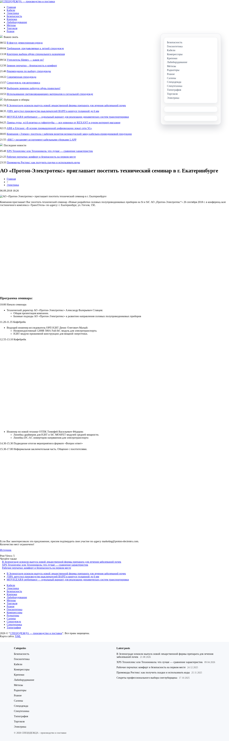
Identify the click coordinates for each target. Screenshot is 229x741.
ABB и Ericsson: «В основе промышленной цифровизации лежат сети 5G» (49, 128)
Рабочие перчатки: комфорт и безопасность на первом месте (41, 156)
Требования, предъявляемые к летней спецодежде (35, 48)
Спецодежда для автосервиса (23, 82)
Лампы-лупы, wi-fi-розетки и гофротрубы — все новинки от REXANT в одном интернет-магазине (63, 122)
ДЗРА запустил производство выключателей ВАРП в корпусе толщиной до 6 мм (53, 111)
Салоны (11, 618)
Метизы (11, 25)
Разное (10, 31)
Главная (11, 7)
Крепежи (12, 19)
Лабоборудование (17, 22)
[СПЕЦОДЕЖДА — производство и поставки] (27, 1)
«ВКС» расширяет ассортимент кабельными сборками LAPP (41, 139)
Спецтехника (14, 624)
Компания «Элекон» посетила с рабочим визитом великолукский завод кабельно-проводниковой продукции (69, 134)
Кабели (11, 10)
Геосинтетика (14, 609)
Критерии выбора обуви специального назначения (36, 54)
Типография (14, 627)
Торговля (12, 28)
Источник (5, 550)
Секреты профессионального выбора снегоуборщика (147, 677)
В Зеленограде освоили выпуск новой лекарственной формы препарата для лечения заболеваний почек (66, 105)
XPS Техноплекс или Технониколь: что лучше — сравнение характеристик (50, 151)
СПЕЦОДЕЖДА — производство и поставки (36, 633)
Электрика (13, 13)
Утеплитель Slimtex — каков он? (25, 59)
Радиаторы (13, 615)
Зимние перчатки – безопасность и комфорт (32, 65)
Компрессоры (14, 612)
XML (18, 636)
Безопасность (14, 16)
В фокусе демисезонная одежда (25, 42)
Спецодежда (14, 621)
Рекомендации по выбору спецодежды (29, 71)
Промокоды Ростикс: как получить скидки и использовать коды (43, 162)
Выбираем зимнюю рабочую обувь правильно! (33, 88)
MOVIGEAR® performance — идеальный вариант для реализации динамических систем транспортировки (68, 116)
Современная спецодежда (21, 76)
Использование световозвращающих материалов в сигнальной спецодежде (50, 94)
